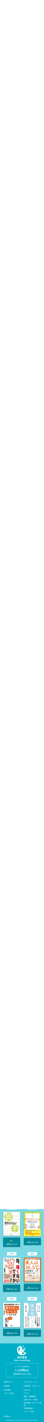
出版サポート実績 (30, 1400)
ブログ (26, 1393)
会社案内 (7, 1390)
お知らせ (27, 1390)
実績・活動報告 (30, 1396)
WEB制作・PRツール (32, 1386)
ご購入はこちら (12, 1244)
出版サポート (9, 1382)
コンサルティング (30, 1382)
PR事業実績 (28, 1408)
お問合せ (7, 1416)
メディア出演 (29, 1411)
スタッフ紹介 (9, 1393)
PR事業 (7, 1386)
